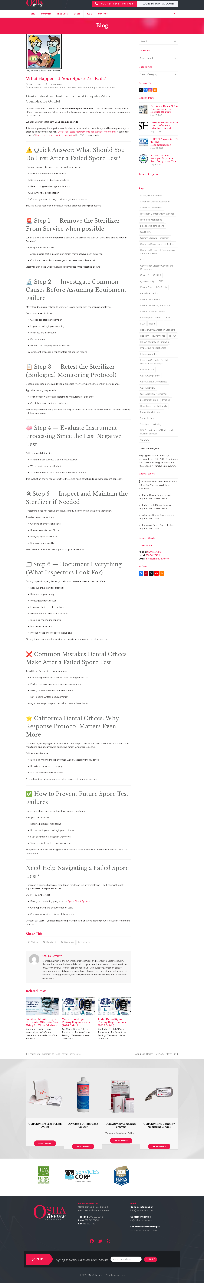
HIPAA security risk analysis (154, 342)
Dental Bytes (35, 87)
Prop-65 (166, 400)
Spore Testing (88, 87)
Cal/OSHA (145, 232)
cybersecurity (147, 281)
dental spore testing (150, 317)
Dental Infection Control (54, 87)
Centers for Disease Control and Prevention (156, 267)
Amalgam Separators (151, 195)
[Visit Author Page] (34, 959)
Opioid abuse (147, 369)
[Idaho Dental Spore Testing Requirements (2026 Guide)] (114, 1006)
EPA (167, 317)
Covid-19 (144, 275)
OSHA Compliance (150, 375)
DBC (160, 281)
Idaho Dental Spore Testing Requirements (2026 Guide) (112, 1022)
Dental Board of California (153, 287)
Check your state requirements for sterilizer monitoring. (86, 131)
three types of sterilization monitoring (55, 135)
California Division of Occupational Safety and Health (157, 252)
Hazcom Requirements (152, 335)
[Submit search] (175, 41)
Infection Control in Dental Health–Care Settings (154, 362)
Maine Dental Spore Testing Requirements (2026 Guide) (76, 1022)
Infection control (149, 354)
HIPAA (172, 335)
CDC (142, 259)
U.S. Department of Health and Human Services (156, 432)
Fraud (152, 323)
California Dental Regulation (154, 238)
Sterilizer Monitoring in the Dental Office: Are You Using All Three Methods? (42, 1022)
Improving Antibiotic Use (153, 348)
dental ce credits (149, 293)
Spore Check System (79, 901)
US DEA (144, 439)
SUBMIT (150, 1259)
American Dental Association (155, 201)
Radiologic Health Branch (153, 406)
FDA (142, 323)
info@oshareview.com (157, 558)
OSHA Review (55, 84)
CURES (157, 275)
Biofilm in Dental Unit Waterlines (157, 213)
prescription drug (149, 400)
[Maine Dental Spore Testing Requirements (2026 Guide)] (78, 1006)
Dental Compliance (150, 299)
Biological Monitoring (151, 219)
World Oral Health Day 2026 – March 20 (155, 1054)
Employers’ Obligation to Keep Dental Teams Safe (53, 1054)
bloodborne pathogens (152, 226)
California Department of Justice (157, 244)
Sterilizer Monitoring (105, 87)
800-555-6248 (154, 552)
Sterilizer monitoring (150, 424)
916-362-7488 (153, 555)
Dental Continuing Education (155, 305)
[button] (174, 13)
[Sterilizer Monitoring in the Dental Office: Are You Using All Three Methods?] (42, 1006)
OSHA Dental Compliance (153, 381)
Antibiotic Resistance (151, 207)
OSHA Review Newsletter (153, 394)
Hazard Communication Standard (157, 330)
